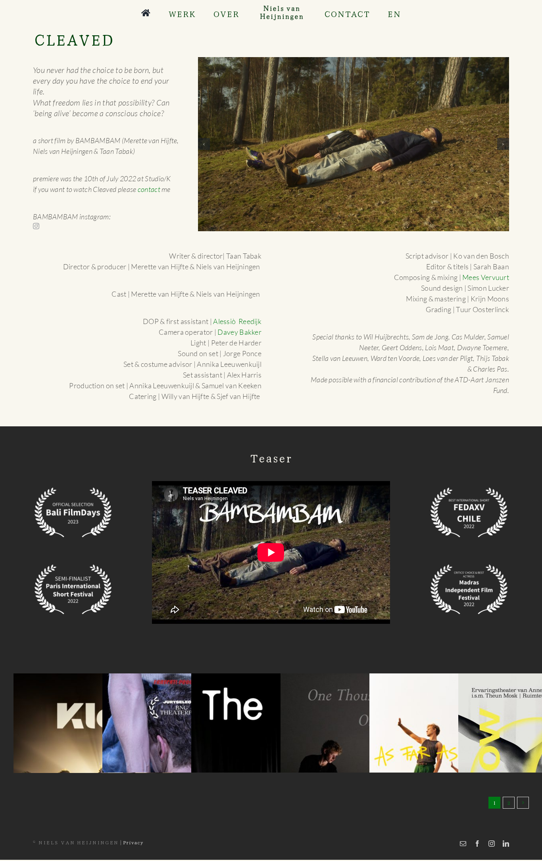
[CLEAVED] (353, 144)
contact (149, 189)
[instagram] (36, 226)
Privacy (133, 842)
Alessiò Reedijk (237, 321)
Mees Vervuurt (485, 277)
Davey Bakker (239, 332)
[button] (204, 144)
